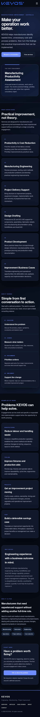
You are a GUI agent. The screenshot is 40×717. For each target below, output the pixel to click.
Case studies (21, 704)
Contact (4, 707)
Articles (12, 704)
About (30, 704)
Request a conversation (11, 54)
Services (4, 704)
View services (28, 54)
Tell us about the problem (20, 673)
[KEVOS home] (12, 3)
